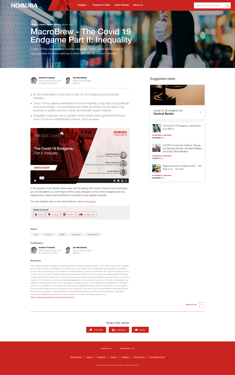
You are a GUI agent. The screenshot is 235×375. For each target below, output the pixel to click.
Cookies (113, 357)
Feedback (125, 357)
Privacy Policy (139, 357)
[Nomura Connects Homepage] (23, 5)
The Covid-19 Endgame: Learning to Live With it (182, 127)
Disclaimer (101, 357)
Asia (35, 234)
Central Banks (93, 234)
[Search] (228, 5)
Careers (89, 357)
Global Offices (76, 357)
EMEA (62, 234)
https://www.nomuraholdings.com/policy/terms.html (52, 297)
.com (106, 348)
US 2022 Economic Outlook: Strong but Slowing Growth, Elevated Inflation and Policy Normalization (182, 148)
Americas (48, 234)
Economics (76, 234)
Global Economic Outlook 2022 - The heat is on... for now (182, 167)
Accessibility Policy (157, 357)
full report (90, 201)
